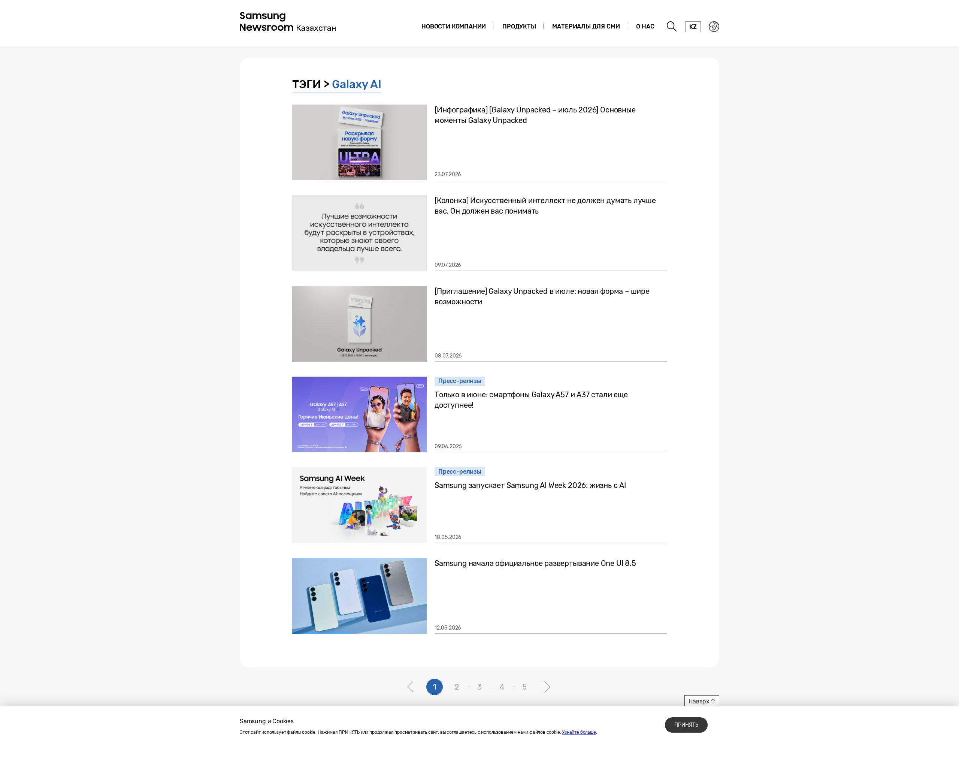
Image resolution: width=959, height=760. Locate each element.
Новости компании (453, 26)
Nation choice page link (714, 26)
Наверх (699, 701)
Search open (672, 26)
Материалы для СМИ (586, 26)
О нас (645, 26)
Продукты (519, 26)
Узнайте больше (579, 732)
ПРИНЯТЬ (686, 725)
